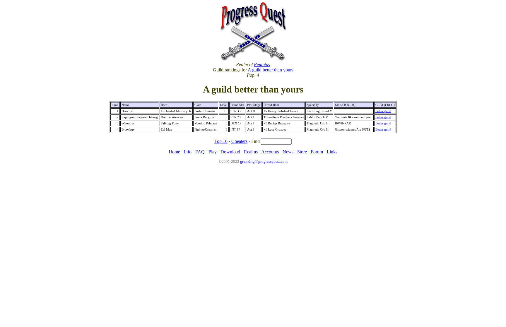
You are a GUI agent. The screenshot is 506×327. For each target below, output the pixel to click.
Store (302, 151)
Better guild (383, 111)
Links (332, 151)
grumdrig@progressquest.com (264, 161)
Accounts (270, 151)
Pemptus (262, 64)
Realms (251, 151)
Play (212, 151)
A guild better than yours (270, 69)
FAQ (200, 151)
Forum (317, 151)
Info (188, 151)
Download (230, 151)
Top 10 (221, 141)
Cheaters (239, 141)
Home (174, 151)
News (288, 151)
